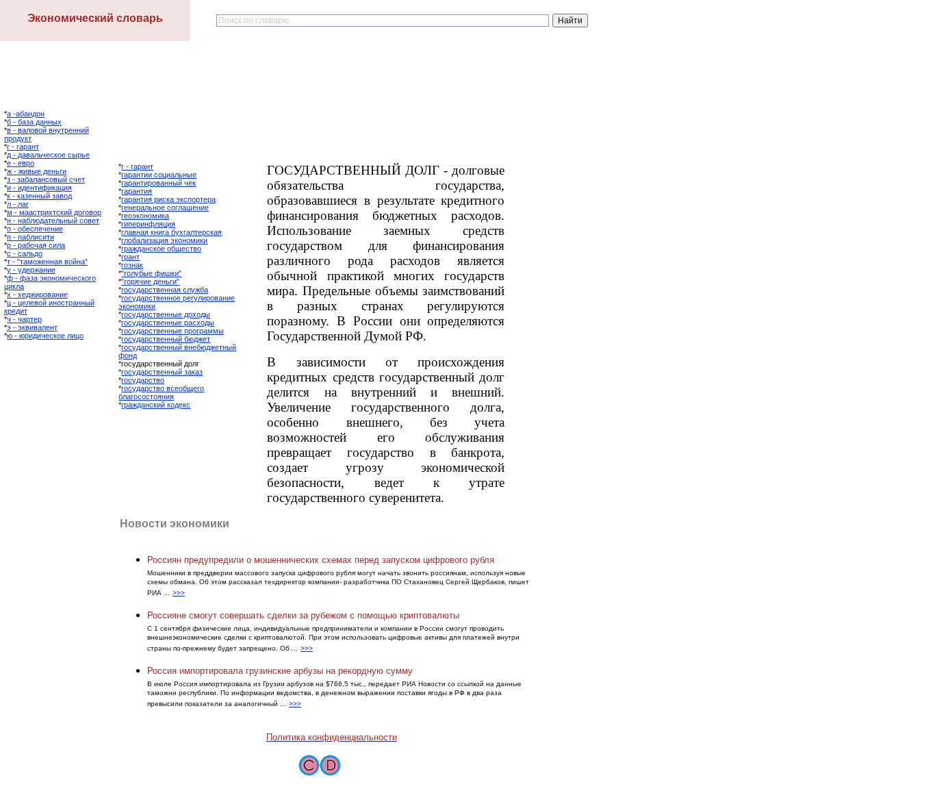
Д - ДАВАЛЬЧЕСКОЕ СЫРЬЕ (48, 155)
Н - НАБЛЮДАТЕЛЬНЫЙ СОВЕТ (53, 220)
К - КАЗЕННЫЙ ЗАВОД (39, 196)
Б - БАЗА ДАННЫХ (34, 122)
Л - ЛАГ (18, 204)
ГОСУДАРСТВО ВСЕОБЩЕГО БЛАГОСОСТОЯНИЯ (161, 392)
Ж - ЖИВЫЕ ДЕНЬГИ (36, 171)
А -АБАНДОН (25, 114)
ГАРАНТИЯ (136, 191)
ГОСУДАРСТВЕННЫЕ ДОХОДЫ (165, 314)
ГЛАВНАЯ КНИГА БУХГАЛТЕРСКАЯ (171, 232)
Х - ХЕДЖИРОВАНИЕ (37, 294)
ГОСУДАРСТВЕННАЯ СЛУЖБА (164, 290)
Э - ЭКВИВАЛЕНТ (32, 327)
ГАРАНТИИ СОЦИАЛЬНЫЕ (158, 175)
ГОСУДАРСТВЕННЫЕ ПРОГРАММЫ (172, 331)
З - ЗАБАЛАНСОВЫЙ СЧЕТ (46, 179)
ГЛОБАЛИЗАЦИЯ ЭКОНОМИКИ (164, 240)
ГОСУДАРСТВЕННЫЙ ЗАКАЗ (162, 372)
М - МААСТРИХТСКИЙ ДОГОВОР (54, 212)
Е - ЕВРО (20, 163)
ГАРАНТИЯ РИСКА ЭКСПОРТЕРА (168, 199)
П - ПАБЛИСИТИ (30, 237)
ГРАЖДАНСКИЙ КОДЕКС (155, 405)
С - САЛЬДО (24, 253)
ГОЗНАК (132, 265)
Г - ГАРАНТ (23, 146)
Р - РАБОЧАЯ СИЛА (36, 245)
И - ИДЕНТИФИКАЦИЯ (39, 188)
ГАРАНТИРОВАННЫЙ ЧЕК (158, 183)
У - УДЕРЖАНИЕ (31, 270)
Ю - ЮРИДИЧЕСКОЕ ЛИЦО (45, 335)
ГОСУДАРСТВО (142, 380)
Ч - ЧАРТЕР (24, 319)
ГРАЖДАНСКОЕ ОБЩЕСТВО (161, 248)
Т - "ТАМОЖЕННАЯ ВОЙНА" (47, 262)
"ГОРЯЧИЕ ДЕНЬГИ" (150, 281)
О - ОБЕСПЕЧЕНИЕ (35, 229)
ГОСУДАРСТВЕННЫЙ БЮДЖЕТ (165, 339)
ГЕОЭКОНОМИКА (145, 216)
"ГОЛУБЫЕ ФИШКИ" (151, 273)
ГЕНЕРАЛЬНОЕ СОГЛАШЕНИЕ (165, 207)
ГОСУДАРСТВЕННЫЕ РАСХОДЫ (167, 322)
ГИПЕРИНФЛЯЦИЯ (148, 224)
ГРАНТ (130, 257)
